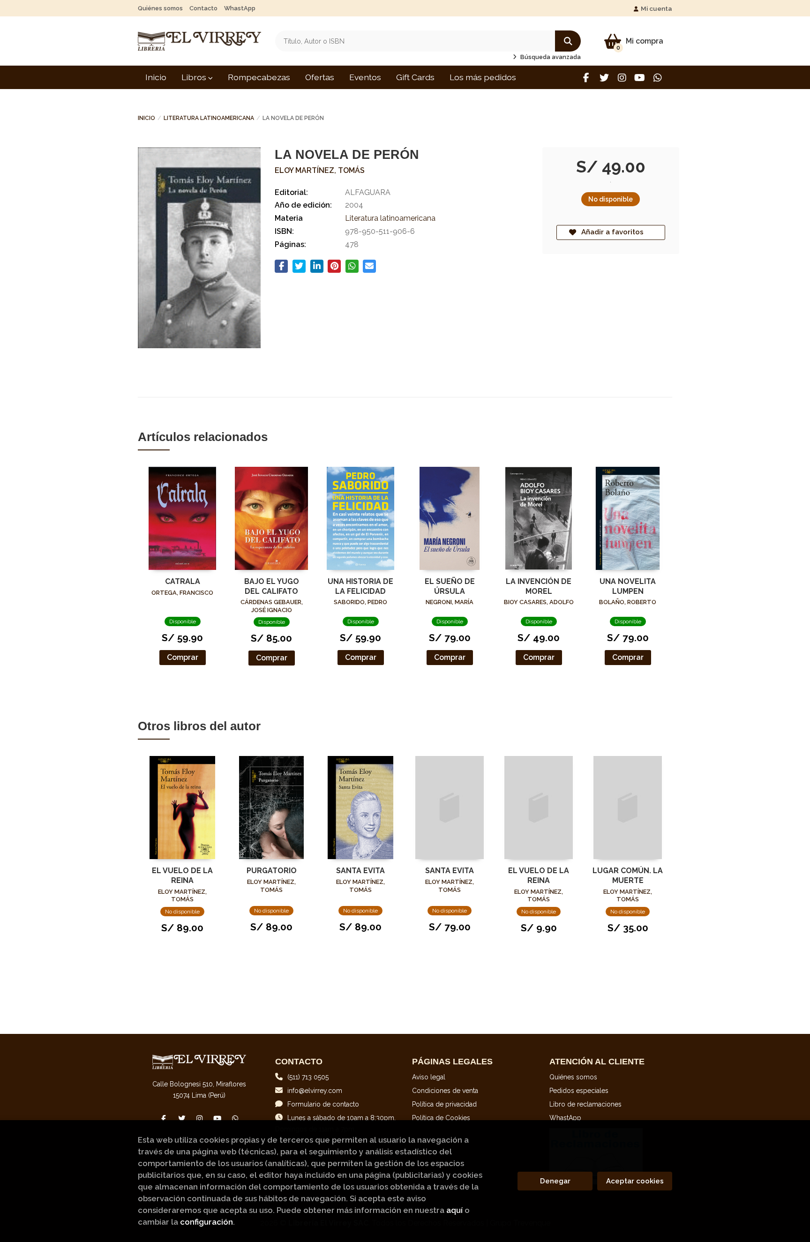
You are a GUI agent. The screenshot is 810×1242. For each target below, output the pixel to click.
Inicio (146, 118)
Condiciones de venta (445, 1090)
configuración (206, 1222)
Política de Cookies (441, 1118)
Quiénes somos (160, 8)
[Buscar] (568, 41)
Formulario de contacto (323, 1104)
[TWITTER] (604, 77)
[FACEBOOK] (586, 77)
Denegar (555, 1181)
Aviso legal (428, 1077)
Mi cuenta (656, 8)
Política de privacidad (444, 1104)
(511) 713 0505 (308, 1077)
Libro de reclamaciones (585, 1104)
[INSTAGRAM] (622, 77)
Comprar (182, 657)
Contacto (203, 8)
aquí (454, 1210)
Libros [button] (194, 77)
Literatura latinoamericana (209, 118)
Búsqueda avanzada (550, 56)
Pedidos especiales (578, 1090)
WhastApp (239, 8)
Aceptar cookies (635, 1181)
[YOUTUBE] (639, 77)
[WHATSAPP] (657, 77)
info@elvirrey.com (314, 1090)
